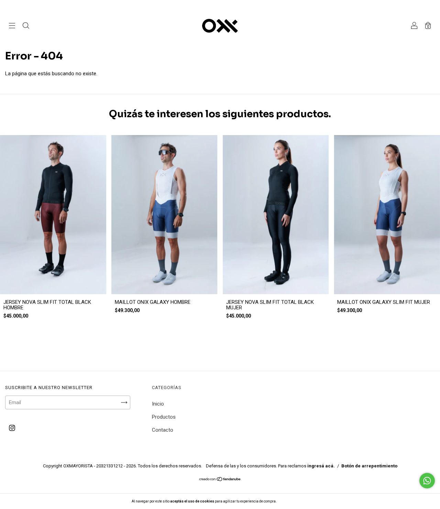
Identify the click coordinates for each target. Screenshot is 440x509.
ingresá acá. (321, 465)
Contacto (162, 430)
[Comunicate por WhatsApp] (427, 480)
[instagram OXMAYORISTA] (12, 428)
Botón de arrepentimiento (369, 465)
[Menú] (12, 26)
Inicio (158, 404)
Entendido (295, 501)
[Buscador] (25, 26)
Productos (164, 417)
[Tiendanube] (220, 480)
